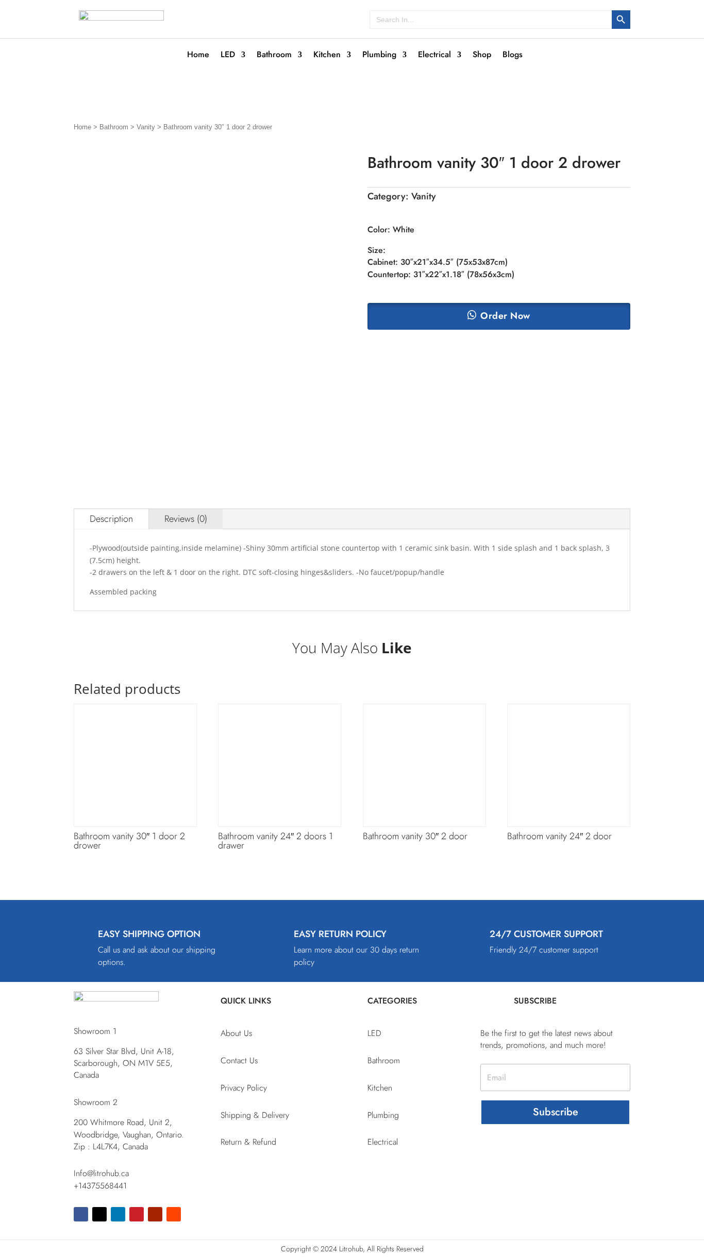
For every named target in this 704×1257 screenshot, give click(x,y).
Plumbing (379, 55)
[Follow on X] (99, 1214)
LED (228, 55)
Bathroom (274, 55)
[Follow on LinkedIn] (118, 1214)
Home (198, 55)
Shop (482, 55)
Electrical (434, 55)
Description (111, 518)
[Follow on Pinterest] (136, 1214)
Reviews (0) (185, 518)
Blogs (512, 55)
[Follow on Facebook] (81, 1214)
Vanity (146, 127)
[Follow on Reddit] (173, 1214)
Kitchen (327, 55)
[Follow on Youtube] (155, 1214)
